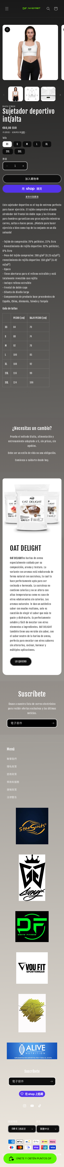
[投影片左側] (4, 95)
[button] (7, 8)
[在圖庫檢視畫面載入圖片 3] (48, 94)
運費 (23, 132)
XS (7, 144)
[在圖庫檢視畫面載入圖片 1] (15, 94)
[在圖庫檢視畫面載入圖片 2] (32, 94)
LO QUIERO (21, 661)
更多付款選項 (32, 197)
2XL (8, 151)
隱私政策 (12, 766)
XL (47, 144)
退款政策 (12, 774)
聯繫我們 (12, 758)
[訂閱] (53, 723)
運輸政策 (12, 789)
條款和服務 (13, 781)
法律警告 (12, 797)
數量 (5, 158)
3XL (20, 151)
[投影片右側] (60, 95)
